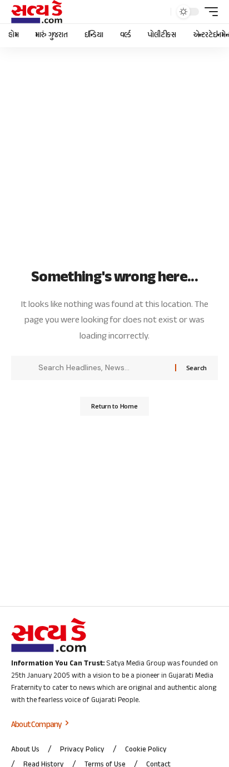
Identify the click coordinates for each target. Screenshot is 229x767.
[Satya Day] (36, 11)
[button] (160, 12)
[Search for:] (102, 368)
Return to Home (114, 406)
